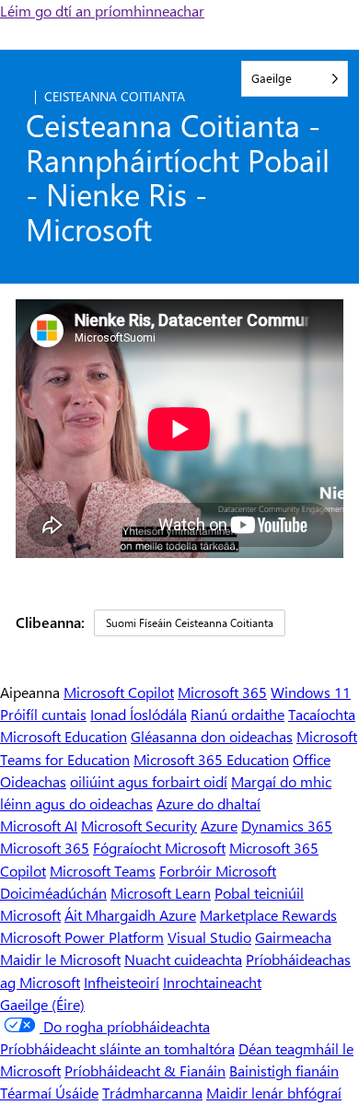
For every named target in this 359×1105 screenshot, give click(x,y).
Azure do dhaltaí (208, 803)
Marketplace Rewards (268, 915)
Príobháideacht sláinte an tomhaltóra (117, 1048)
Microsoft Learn (160, 892)
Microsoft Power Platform (82, 937)
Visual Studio (209, 937)
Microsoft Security (139, 825)
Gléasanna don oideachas (212, 736)
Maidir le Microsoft (60, 959)
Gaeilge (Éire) (42, 1004)
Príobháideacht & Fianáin (145, 1070)
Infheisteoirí (121, 982)
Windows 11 (311, 692)
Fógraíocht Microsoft (159, 847)
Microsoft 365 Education (211, 759)
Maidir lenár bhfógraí (274, 1092)
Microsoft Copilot (119, 692)
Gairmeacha (293, 937)
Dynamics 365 (286, 825)
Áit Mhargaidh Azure (130, 915)
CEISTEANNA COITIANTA (114, 96)
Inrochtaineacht (212, 982)
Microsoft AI (38, 825)
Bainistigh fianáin (284, 1070)
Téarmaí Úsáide (49, 1092)
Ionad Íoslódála (138, 714)
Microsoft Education (63, 736)
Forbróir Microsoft (217, 870)
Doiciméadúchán (53, 892)
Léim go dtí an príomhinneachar (102, 10)
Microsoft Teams (103, 870)
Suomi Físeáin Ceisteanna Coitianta (189, 622)
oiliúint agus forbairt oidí (148, 781)
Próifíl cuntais (43, 714)
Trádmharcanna (152, 1092)
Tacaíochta (321, 714)
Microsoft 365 (222, 692)
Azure (219, 825)
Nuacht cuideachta (183, 959)
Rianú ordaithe (237, 714)
